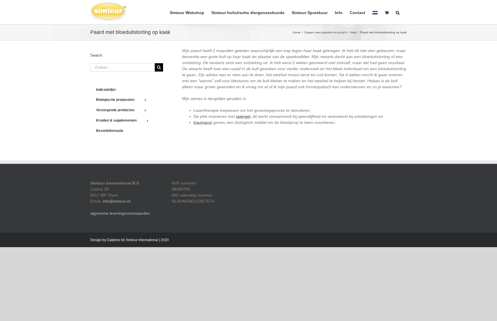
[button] (397, 12)
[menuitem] (375, 12)
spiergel (243, 116)
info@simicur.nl (116, 201)
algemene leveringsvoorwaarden (120, 213)
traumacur (203, 122)
